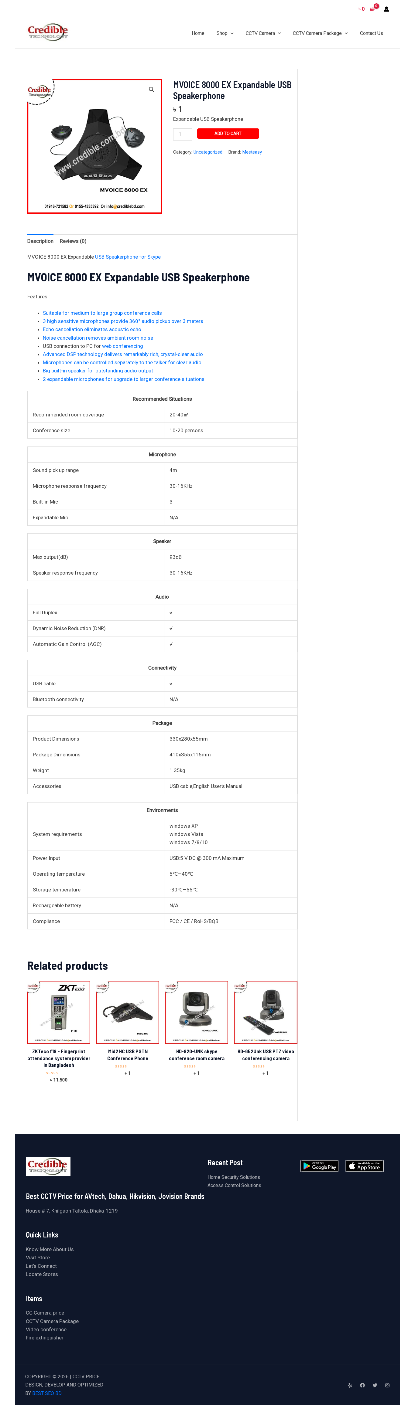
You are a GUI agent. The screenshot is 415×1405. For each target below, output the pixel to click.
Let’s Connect (41, 1266)
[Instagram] (387, 1385)
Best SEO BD (47, 1393)
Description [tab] (40, 241)
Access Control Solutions (234, 1185)
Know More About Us (50, 1249)
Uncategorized (208, 152)
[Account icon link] (386, 9)
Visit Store (38, 1257)
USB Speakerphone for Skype (128, 257)
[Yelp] (350, 1385)
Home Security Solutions (234, 1177)
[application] (231, 33)
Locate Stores (42, 1274)
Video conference (46, 1329)
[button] (151, 89)
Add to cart (228, 133)
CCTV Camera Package (52, 1321)
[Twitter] (374, 1385)
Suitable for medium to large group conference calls (102, 313)
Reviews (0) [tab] (73, 241)
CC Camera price (45, 1313)
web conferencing (122, 346)
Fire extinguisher (44, 1338)
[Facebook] (362, 1385)
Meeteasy (252, 152)
